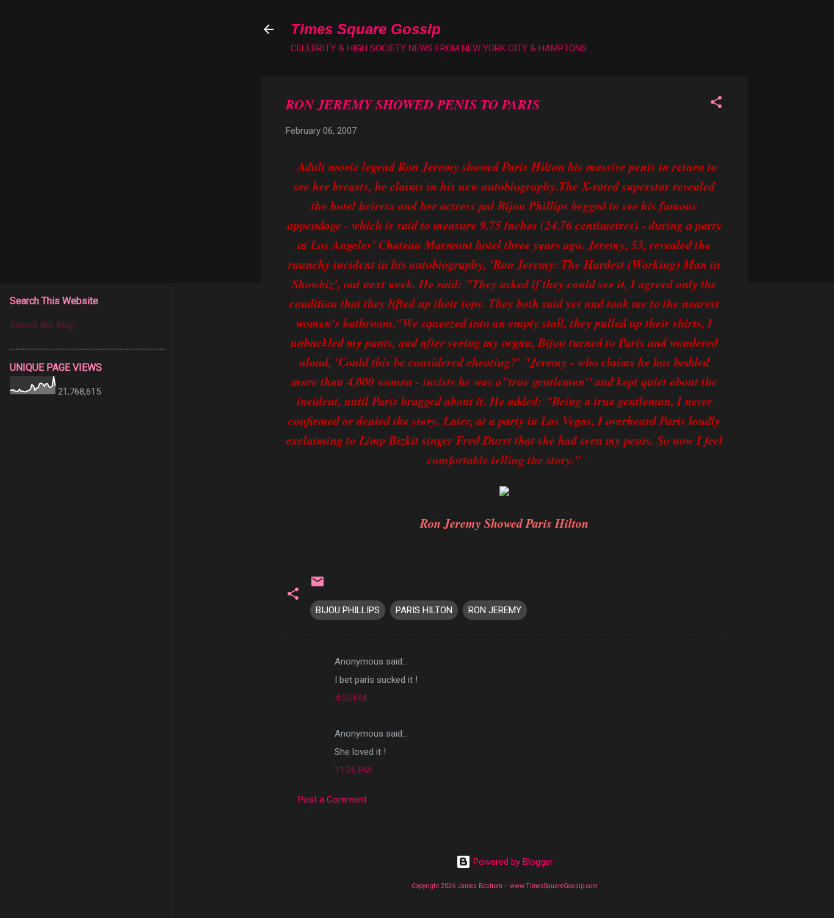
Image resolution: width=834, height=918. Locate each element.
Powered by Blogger (512, 861)
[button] (716, 104)
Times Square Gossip (366, 29)
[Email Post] (317, 585)
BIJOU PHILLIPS (348, 610)
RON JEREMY (494, 610)
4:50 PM (350, 698)
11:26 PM (353, 770)
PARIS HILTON (424, 610)
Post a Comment (332, 799)
